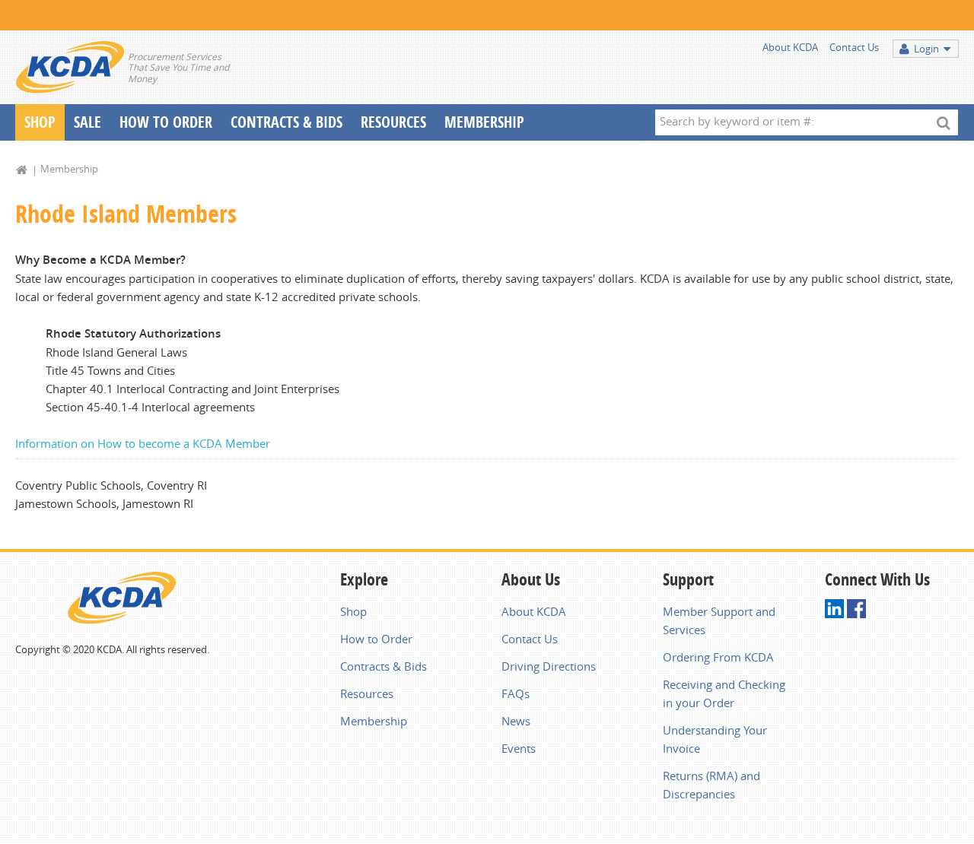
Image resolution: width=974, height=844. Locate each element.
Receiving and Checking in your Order (724, 693)
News (515, 720)
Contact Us (854, 47)
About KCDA (790, 47)
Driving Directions (548, 666)
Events (518, 748)
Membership (484, 122)
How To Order (165, 122)
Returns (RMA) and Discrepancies (711, 784)
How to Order (376, 638)
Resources (393, 122)
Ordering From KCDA (718, 657)
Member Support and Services (719, 620)
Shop (40, 122)
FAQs (515, 693)
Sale (87, 122)
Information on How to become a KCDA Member (142, 443)
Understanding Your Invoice (715, 739)
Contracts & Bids (286, 122)
